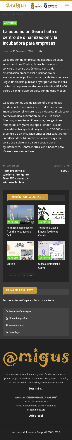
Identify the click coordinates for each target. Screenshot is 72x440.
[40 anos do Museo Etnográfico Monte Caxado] (51, 214)
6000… (65, 170)
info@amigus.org (36, 409)
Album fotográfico (18, 318)
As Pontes (10, 23)
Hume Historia (16, 325)
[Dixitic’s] (20, 250)
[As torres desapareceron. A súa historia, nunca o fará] (20, 214)
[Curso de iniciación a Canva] (51, 250)
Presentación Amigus (20, 311)
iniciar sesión (19, 300)
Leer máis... (36, 388)
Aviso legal (14, 332)
